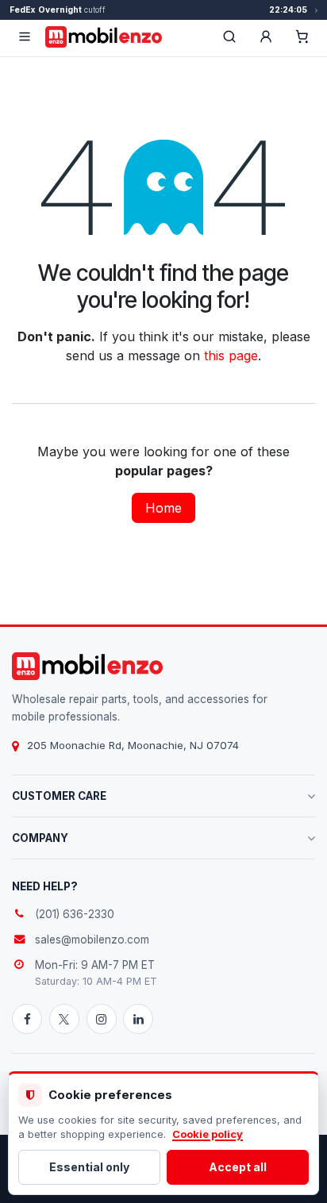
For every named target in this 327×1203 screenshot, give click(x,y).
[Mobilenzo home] (87, 666)
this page (231, 355)
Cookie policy (207, 1134)
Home (163, 508)
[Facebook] (27, 1019)
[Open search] (229, 36)
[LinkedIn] (138, 1019)
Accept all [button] (238, 1167)
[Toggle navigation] (25, 36)
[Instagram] (102, 1019)
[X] (64, 1019)
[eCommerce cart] (302, 36)
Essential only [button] (89, 1167)
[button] (266, 36)
